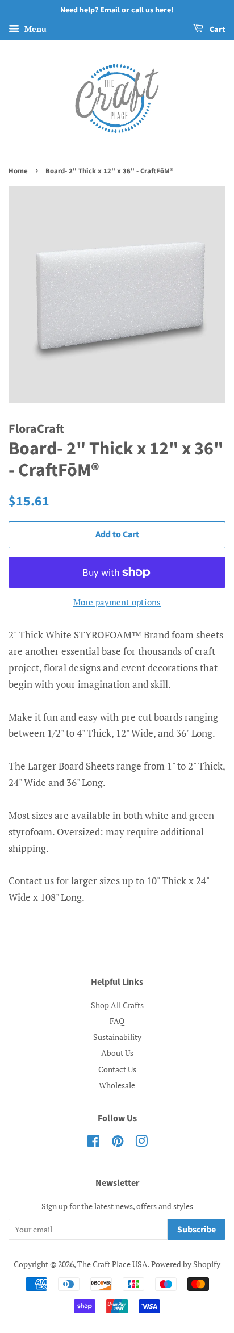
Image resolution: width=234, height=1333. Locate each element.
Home (18, 171)
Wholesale (117, 1085)
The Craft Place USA (112, 1264)
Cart (216, 29)
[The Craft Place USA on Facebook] (93, 1143)
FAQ (117, 1021)
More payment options (117, 602)
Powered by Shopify (185, 1264)
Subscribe (196, 1229)
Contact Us (117, 1069)
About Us (117, 1052)
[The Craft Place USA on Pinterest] (117, 1143)
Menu (34, 28)
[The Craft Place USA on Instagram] (141, 1143)
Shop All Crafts (117, 1005)
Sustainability (117, 1036)
